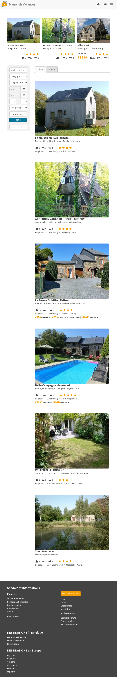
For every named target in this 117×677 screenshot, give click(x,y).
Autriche (11, 661)
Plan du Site (13, 616)
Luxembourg (13, 643)
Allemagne (12, 665)
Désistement (13, 608)
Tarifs (63, 602)
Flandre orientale (15, 640)
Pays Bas (11, 655)
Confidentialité (14, 605)
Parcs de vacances (69, 624)
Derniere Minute (68, 617)
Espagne (11, 671)
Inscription (66, 609)
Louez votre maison (70, 593)
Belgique (11, 658)
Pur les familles (68, 621)
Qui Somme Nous (15, 598)
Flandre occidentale (16, 637)
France (10, 668)
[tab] (40, 69)
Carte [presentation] (52, 69)
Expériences (66, 605)
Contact (11, 611)
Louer (63, 599)
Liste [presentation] (40, 69)
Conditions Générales (17, 601)
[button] (98, 4)
